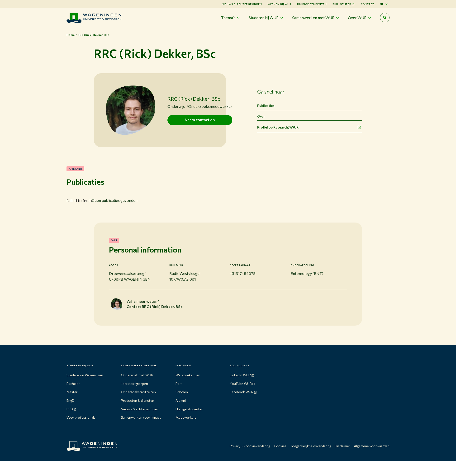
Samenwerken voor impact (141, 417)
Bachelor (73, 384)
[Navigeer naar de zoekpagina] (385, 17)
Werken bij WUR (279, 4)
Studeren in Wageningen (84, 375)
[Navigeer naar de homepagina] (93, 17)
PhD (69, 409)
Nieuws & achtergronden (139, 409)
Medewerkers (186, 417)
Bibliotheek (341, 4)
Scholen (182, 392)
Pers (179, 384)
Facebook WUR (241, 392)
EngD (70, 400)
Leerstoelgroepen (134, 384)
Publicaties (266, 106)
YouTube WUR (241, 384)
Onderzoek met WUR (137, 375)
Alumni (181, 400)
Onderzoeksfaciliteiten (138, 392)
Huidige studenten (312, 4)
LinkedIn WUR (240, 375)
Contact (367, 4)
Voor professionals (80, 417)
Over (261, 116)
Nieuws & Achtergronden (242, 4)
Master (71, 392)
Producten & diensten (137, 400)
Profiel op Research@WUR (278, 127)
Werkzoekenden (188, 375)
